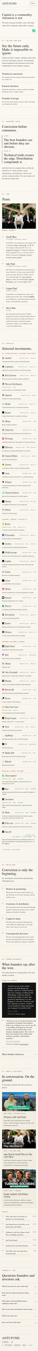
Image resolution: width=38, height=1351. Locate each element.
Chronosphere (23, 1044)
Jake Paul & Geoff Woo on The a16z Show (18, 1155)
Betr (25, 282)
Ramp (23, 1014)
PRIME (32, 297)
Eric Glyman (13, 1011)
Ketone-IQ (22, 245)
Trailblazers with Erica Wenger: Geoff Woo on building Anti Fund (17, 1233)
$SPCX (7, 843)
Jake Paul (10, 263)
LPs (12, 1342)
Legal (24, 1345)
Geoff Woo (11, 236)
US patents (22, 255)
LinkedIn (17, 1345)
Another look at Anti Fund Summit (17, 1246)
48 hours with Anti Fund (15, 1116)
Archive (16, 245)
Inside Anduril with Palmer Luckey (16, 1195)
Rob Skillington (13, 1041)
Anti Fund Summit (11, 1240)
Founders (5, 1342)
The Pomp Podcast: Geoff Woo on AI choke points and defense (17, 1225)
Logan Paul (11, 288)
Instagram (8, 1345)
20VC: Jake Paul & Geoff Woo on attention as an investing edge (16, 1217)
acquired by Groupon (13, 250)
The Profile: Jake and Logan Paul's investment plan (16, 1252)
